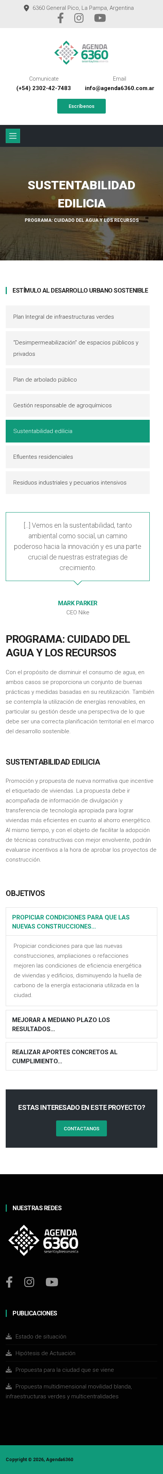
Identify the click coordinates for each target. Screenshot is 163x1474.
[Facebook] (61, 20)
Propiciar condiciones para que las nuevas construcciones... (71, 922)
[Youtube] (100, 20)
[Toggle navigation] (13, 136)
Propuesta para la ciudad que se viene (65, 1369)
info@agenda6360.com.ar (119, 88)
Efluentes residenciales (43, 456)
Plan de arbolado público (45, 379)
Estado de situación (41, 1336)
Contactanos (81, 1128)
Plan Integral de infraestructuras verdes (63, 316)
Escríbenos (81, 106)
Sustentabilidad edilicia (42, 431)
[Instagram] (79, 20)
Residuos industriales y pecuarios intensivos (70, 482)
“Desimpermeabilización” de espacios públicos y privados (75, 348)
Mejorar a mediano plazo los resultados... (61, 1024)
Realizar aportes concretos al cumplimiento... (65, 1057)
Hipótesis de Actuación (45, 1353)
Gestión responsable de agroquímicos (62, 405)
